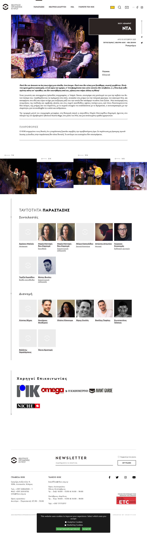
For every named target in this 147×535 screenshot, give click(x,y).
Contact (127, 7)
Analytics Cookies (74, 522)
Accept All (86, 529)
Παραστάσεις (39, 7)
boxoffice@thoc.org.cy (58, 482)
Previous (7, 179)
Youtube (134, 477)
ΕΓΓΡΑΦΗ (127, 463)
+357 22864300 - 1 (24, 489)
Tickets (112, 7)
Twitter (142, 42)
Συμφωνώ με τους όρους (128, 457)
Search (119, 7)
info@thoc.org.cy (18, 494)
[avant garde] (100, 391)
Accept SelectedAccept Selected (68, 529)
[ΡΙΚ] (28, 391)
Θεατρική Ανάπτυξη (57, 7)
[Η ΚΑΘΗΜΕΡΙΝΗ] (76, 391)
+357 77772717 (59, 503)
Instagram (142, 7)
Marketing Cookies (74, 525)
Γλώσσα (105, 71)
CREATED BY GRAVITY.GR (124, 515)
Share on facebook (142, 37)
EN (133, 7)
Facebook (137, 7)
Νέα (72, 7)
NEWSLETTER (71, 457)
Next (139, 179)
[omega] (52, 391)
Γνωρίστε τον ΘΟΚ (86, 7)
